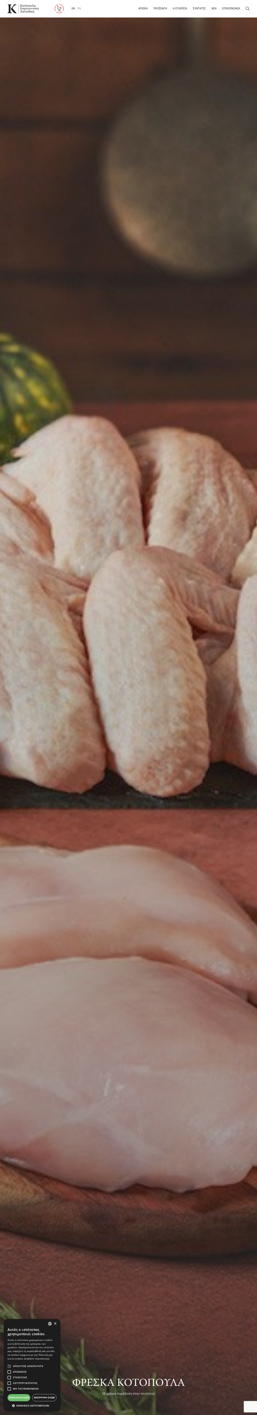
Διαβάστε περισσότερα (36, 1358)
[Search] (247, 8)
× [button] (55, 1323)
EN (79, 8)
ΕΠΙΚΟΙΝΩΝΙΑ (231, 8)
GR (73, 8)
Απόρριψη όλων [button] (44, 1397)
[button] (32, 1405)
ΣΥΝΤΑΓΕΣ (199, 8)
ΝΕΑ (214, 8)
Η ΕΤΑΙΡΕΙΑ (180, 8)
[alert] (32, 1365)
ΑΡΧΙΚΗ (143, 8)
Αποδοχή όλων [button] (19, 1397)
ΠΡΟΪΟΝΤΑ (160, 8)
